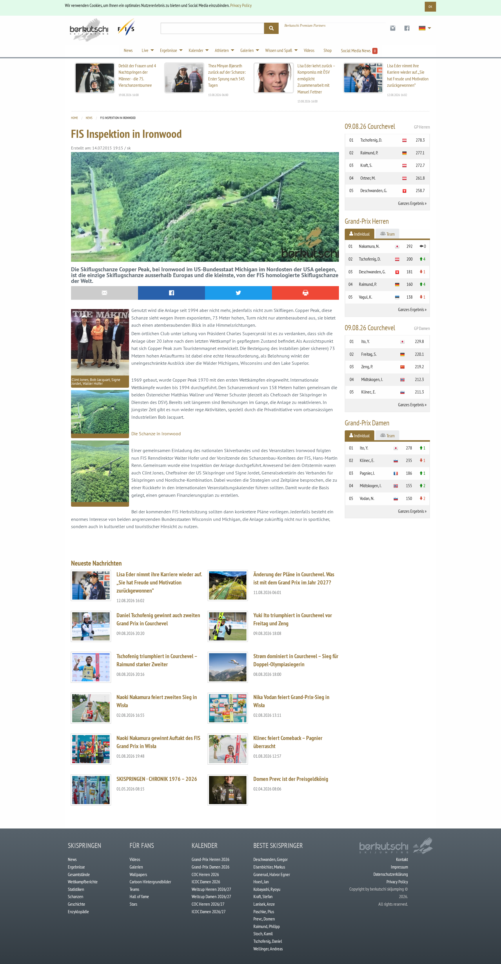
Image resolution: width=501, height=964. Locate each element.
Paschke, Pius (263, 911)
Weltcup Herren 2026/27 (211, 889)
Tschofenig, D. (371, 140)
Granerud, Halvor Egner (271, 874)
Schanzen (75, 896)
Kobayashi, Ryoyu (266, 889)
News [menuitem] (128, 50)
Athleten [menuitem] (222, 50)
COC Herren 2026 (205, 874)
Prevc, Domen (264, 919)
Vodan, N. (367, 498)
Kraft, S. (366, 165)
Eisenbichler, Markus (269, 867)
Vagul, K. (365, 297)
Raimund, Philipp (266, 926)
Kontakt (402, 859)
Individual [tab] (361, 234)
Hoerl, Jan (261, 881)
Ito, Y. (365, 341)
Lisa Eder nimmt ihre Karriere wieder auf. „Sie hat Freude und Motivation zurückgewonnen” (159, 582)
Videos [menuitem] (309, 50)
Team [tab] (390, 234)
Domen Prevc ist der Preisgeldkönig (290, 779)
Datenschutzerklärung (390, 874)
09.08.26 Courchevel (387, 126)
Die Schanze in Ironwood (156, 433)
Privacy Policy (241, 5)
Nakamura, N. (369, 246)
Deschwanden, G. (373, 190)
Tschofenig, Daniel (267, 941)
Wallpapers (138, 874)
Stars (133, 904)
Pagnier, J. (367, 473)
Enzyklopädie (78, 911)
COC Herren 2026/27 (208, 904)
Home (74, 118)
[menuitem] (393, 28)
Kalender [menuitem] (196, 50)
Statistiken (76, 889)
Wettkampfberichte (83, 881)
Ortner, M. (367, 178)
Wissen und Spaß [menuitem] (278, 50)
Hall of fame (139, 896)
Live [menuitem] (145, 50)
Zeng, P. (367, 366)
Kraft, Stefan (263, 896)
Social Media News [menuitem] (358, 50)
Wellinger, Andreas (268, 949)
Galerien (136, 867)
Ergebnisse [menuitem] (168, 50)
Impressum (399, 867)
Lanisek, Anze (264, 904)
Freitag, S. (369, 354)
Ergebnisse (76, 867)
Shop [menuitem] (328, 50)
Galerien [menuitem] (247, 50)
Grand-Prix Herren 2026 (210, 859)
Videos (135, 859)
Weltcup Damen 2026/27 (211, 896)
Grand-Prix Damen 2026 (210, 867)
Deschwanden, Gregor (270, 859)
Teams (134, 889)
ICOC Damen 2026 (206, 881)
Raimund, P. (369, 153)
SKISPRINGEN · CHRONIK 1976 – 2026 (157, 779)
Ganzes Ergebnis (411, 203)
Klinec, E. (368, 392)
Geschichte (76, 904)
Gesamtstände (79, 874)
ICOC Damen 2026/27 (209, 911)
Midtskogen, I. (372, 379)
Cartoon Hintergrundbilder (150, 881)
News (89, 118)
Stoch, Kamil (263, 933)
